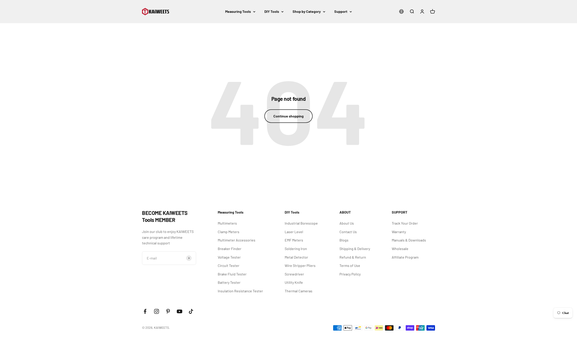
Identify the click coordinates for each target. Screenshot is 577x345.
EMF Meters (294, 240)
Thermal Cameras (298, 291)
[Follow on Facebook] (145, 311)
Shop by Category (307, 11)
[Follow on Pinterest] (168, 311)
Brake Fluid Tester (232, 274)
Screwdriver (294, 274)
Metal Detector (296, 257)
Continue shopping (288, 116)
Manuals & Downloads (409, 240)
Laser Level (294, 232)
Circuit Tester (228, 265)
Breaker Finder (229, 248)
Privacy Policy (350, 274)
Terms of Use (349, 265)
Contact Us (348, 232)
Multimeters (227, 223)
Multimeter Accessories (236, 240)
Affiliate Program (405, 257)
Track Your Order (405, 223)
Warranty (399, 232)
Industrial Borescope (301, 223)
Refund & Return (352, 257)
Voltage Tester (229, 257)
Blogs (343, 240)
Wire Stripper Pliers (300, 265)
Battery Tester (229, 282)
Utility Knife (294, 282)
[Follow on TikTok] (191, 311)
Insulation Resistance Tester (240, 291)
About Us (346, 223)
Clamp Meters (228, 232)
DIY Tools (271, 11)
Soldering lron (296, 248)
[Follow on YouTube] (179, 311)
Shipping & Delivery (354, 248)
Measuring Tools (238, 11)
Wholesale (400, 248)
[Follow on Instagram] (156, 311)
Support (340, 11)
